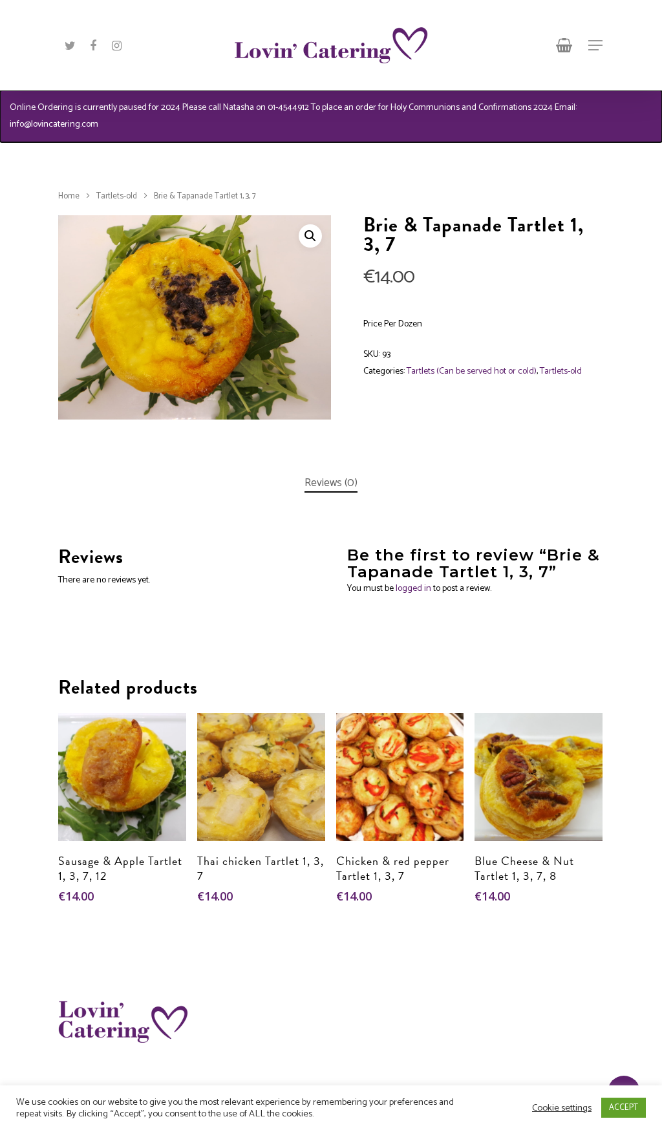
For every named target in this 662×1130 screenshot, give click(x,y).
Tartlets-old (116, 196)
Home (69, 196)
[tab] (331, 483)
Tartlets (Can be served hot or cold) (472, 371)
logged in (413, 588)
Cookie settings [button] (562, 1108)
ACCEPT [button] (623, 1107)
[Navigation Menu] (596, 45)
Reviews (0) (331, 483)
